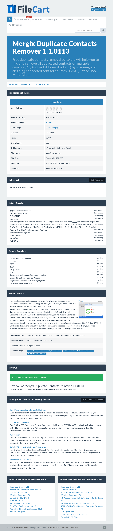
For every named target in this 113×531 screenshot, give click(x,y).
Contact (64, 527)
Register (95, 10)
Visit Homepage (53, 127)
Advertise (73, 527)
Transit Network (21, 527)
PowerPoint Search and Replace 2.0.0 (26, 509)
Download (56, 101)
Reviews (93, 19)
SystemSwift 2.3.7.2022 (20, 503)
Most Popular (52, 19)
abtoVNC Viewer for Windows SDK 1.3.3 (78, 503)
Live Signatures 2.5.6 (18, 492)
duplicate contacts (34, 351)
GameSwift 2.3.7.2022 (19, 498)
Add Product (15, 24)
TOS (50, 527)
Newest (82, 19)
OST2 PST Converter (19, 422)
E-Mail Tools (27, 84)
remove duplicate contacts (52, 351)
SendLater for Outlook (20, 459)
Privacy (56, 527)
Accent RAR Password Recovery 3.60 (26, 489)
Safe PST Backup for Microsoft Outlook (28, 447)
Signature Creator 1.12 (19, 487)
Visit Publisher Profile (93, 399)
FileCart (29, 10)
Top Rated (37, 19)
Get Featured (97, 180)
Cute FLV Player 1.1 (69, 489)
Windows (22, 19)
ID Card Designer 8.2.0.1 (20, 511)
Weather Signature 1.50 (20, 495)
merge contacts (88, 351)
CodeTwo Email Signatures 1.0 (23, 506)
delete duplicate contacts (72, 351)
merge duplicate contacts (36, 353)
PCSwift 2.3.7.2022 (18, 500)
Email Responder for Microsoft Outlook (28, 410)
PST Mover (15, 435)
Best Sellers (69, 19)
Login (103, 10)
